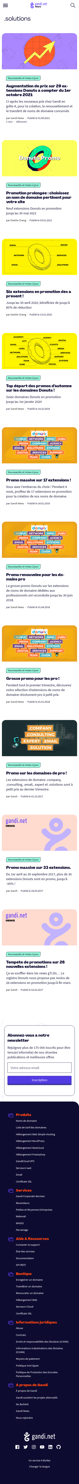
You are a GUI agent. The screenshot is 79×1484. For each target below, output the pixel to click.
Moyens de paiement (28, 1358)
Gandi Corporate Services (30, 1196)
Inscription (39, 1080)
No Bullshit (22, 1404)
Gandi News (17, 118)
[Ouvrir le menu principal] (5, 5)
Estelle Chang (18, 220)
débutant (21, 121)
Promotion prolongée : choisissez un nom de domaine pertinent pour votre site (39, 198)
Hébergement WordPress (30, 1141)
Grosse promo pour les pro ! (32, 679)
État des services (25, 1251)
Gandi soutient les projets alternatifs (37, 1397)
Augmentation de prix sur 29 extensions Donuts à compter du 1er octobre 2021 (38, 91)
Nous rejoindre (24, 1417)
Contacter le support (28, 1244)
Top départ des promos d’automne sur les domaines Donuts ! (39, 388)
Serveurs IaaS (23, 1168)
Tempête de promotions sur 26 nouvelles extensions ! (35, 965)
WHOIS (20, 1223)
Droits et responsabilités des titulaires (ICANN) (42, 1341)
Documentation (25, 1258)
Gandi (14, 796)
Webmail (21, 1216)
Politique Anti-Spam (27, 1365)
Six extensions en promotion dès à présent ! (38, 294)
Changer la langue (39, 1466)
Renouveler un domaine (30, 1293)
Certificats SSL (24, 1181)
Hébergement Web (26, 1300)
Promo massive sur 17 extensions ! (38, 480)
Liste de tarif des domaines (31, 1127)
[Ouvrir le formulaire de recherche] (73, 5)
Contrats (21, 1335)
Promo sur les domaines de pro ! (36, 773)
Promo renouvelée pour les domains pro (35, 577)
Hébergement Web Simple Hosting (35, 1134)
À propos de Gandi (26, 1390)
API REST (21, 1265)
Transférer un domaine (29, 1286)
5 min (9, 121)
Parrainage (22, 1230)
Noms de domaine (26, 1120)
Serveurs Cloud (24, 1306)
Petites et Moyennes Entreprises (34, 1209)
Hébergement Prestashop (30, 1154)
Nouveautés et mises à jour (23, 78)
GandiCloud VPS (25, 1161)
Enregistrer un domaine (29, 1279)
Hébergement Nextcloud (30, 1148)
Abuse (19, 1328)
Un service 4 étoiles (39, 1460)
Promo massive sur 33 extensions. (38, 868)
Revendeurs (23, 1203)
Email (19, 1174)
